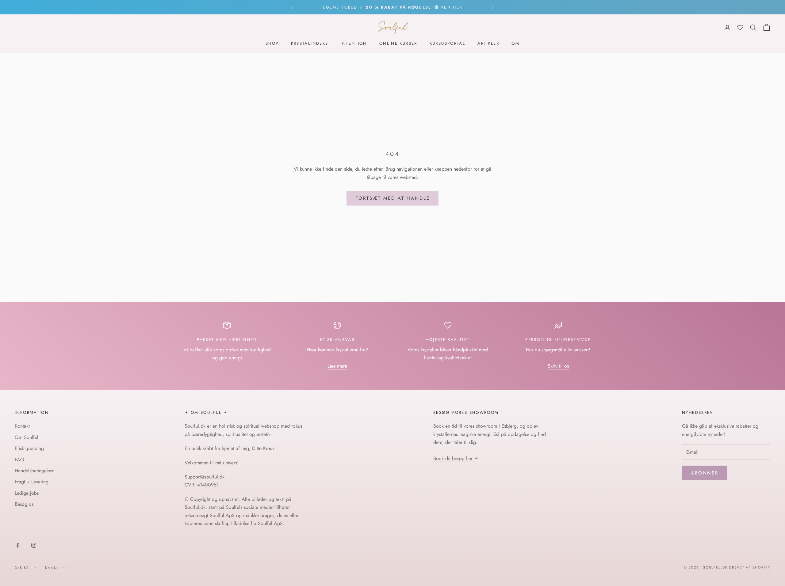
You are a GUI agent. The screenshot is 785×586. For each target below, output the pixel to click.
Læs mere (337, 365)
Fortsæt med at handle (392, 198)
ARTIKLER (488, 44)
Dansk (52, 567)
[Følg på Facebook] (18, 545)
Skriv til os (558, 365)
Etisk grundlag (29, 448)
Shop (272, 44)
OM (515, 44)
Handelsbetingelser (34, 470)
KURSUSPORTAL (447, 44)
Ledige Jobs (27, 493)
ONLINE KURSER (398, 44)
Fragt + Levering (31, 481)
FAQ (19, 459)
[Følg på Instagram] (34, 545)
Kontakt (22, 425)
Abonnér (704, 473)
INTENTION (353, 44)
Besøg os (24, 504)
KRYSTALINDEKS (309, 44)
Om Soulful (26, 437)
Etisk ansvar (337, 339)
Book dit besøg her (453, 458)
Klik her (451, 7)
